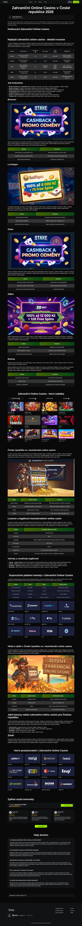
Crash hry (48, 398)
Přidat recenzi (67, 805)
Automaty (65, 398)
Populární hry (15, 398)
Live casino (31, 398)
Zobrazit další (41, 826)
